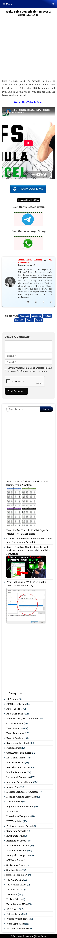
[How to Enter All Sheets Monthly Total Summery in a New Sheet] (21, 525)
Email (39, 320)
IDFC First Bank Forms (18, 767)
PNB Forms (12, 811)
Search (46, 408)
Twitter (47, 316)
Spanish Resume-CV (17, 874)
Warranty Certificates (18, 918)
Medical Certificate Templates (22, 791)
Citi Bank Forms (14, 723)
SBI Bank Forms (14, 860)
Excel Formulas (14, 728)
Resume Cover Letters (17, 845)
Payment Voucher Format (20, 806)
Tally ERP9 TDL (14, 879)
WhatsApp (24, 316)
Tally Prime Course (16, 884)
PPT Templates (14, 821)
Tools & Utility (14, 899)
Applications (13, 708)
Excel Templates (15, 733)
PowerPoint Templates (18, 816)
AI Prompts (12, 699)
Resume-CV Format (16, 850)
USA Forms (12, 909)
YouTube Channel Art (17, 928)
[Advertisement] (28, 49)
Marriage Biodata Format (19, 782)
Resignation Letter (16, 840)
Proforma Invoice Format (19, 826)
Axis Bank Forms (15, 713)
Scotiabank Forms (15, 865)
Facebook (36, 316)
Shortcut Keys (13, 870)
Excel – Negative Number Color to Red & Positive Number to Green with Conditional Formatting (29, 550)
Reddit (30, 320)
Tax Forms (11, 894)
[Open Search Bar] (53, 4)
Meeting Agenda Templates (21, 796)
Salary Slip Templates (18, 855)
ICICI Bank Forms (15, 762)
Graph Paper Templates (18, 752)
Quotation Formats (16, 830)
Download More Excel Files (28, 200)
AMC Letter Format (16, 703)
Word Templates (15, 923)
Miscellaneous (14, 801)
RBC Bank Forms (15, 835)
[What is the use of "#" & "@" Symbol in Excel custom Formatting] (26, 622)
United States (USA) (17, 904)
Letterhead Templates (18, 777)
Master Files (12, 787)
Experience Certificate (18, 743)
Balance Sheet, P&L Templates (22, 718)
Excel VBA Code (14, 738)
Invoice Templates (16, 772)
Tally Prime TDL (15, 889)
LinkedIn (19, 320)
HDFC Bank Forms (15, 757)
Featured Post (13, 747)
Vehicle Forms (14, 914)
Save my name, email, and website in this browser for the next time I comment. (30, 369)
